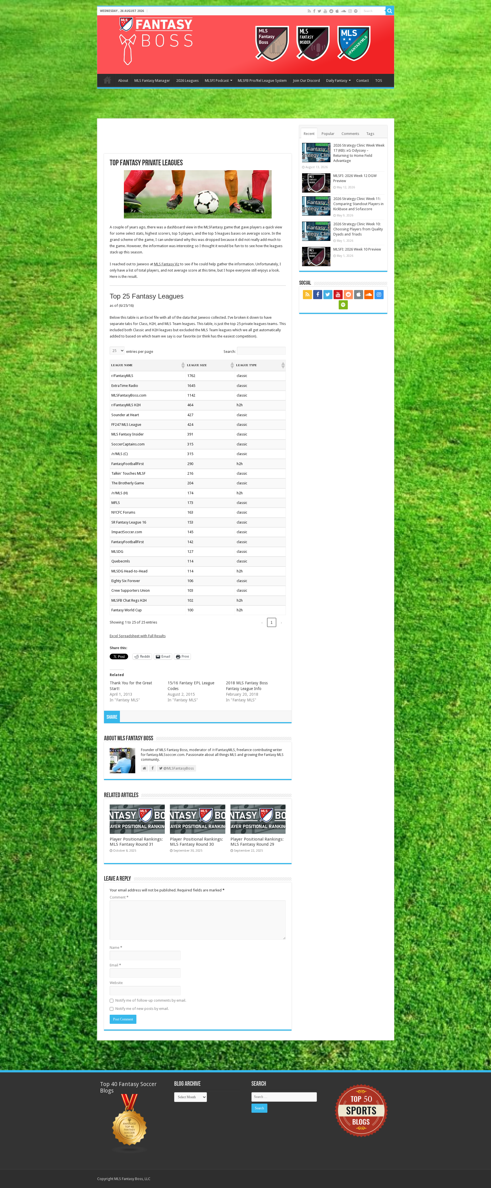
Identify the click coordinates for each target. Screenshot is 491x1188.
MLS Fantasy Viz (166, 264)
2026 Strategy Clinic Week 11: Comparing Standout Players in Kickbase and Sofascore (358, 204)
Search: (230, 351)
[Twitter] (319, 11)
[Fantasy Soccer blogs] (130, 1124)
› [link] (281, 622)
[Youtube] (325, 11)
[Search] (390, 11)
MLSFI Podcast (217, 80)
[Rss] (309, 11)
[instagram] (350, 11)
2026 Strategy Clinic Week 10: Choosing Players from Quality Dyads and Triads (358, 229)
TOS (378, 80)
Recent (309, 134)
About (123, 80)
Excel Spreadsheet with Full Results (138, 636)
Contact (362, 80)
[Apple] (337, 11)
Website (116, 983)
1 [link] (271, 622)
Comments (350, 134)
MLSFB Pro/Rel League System (262, 80)
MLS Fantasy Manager (152, 80)
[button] (182, 365)
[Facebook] (314, 11)
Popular (328, 134)
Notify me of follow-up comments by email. (150, 1000)
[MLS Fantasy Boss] (245, 44)
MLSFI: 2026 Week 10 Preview (357, 249)
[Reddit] (331, 11)
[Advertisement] (245, 104)
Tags (370, 134)
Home (107, 80)
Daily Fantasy (336, 80)
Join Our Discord (306, 80)
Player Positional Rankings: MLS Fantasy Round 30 (196, 842)
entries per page (139, 351)
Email (115, 965)
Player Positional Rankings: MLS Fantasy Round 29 (257, 842)
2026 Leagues (187, 80)
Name (116, 947)
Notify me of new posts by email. (142, 1008)
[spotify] (355, 11)
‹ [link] (262, 622)
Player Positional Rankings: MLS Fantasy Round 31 (136, 842)
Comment (119, 897)
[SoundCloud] (343, 11)
